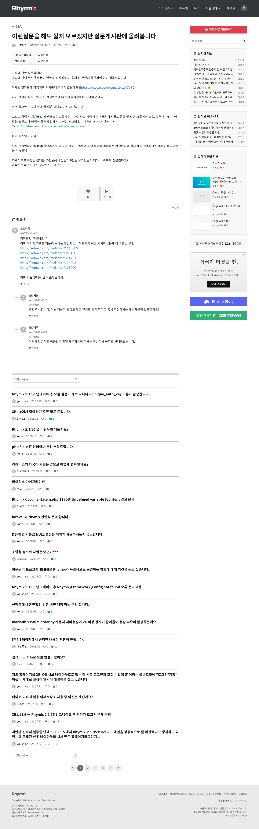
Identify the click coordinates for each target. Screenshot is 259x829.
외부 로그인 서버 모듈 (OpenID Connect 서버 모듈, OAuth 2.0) (227, 180)
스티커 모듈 (218, 163)
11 (52, 611)
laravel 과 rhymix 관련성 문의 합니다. (40, 517)
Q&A (18, 27)
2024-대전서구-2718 (38, 815)
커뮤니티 (212, 8)
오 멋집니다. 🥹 (202, 88)
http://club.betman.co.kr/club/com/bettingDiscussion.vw (50, 126)
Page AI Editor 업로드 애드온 (227, 208)
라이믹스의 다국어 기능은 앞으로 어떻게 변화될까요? (50, 464)
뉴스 (197, 8)
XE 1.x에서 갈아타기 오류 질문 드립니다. (41, 412)
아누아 (20, 506)
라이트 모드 (224, 801)
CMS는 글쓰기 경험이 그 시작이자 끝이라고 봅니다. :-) (223, 74)
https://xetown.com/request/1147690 (107, 88)
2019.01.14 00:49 (38, 299)
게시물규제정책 (196, 794)
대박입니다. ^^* (202, 64)
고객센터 (243, 794)
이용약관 (163, 794)
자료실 (230, 8)
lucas (20, 664)
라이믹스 (165, 8)
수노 (19, 489)
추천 (26, 283)
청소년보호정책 (213, 794)
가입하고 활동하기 (220, 30)
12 (57, 721)
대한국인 (22, 646)
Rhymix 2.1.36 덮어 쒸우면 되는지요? (40, 429)
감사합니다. (199, 60)
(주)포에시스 (18, 805)
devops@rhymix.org (235, 815)
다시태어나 (23, 471)
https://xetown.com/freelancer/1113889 (49, 248)
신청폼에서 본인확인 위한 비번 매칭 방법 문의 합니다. (50, 605)
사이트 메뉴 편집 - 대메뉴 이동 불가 (212, 137)
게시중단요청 (230, 794)
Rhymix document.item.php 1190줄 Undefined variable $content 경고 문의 (73, 499)
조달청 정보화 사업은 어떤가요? (35, 552)
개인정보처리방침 (178, 794)
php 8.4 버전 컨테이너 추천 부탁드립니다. (43, 447)
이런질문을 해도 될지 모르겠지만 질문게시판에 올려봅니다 (84, 36)
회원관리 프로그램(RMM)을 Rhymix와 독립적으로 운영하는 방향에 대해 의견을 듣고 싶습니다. (80, 569)
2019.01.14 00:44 (29, 232)
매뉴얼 (183, 8)
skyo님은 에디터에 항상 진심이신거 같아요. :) (218, 83)
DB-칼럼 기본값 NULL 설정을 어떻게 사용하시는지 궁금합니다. (57, 534)
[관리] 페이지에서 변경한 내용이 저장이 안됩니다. (48, 640)
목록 (176, 208)
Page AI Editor (220, 221)
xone (20, 436)
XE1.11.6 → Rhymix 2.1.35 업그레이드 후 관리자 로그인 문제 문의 (61, 715)
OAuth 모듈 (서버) (222, 192)
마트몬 (20, 704)
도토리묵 (25, 228)
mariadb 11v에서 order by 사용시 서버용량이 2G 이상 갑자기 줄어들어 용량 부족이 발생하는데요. (84, 622)
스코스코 (22, 559)
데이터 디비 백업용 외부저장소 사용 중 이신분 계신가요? (52, 697)
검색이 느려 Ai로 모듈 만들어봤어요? (38, 657)
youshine (22, 401)
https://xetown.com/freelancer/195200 (48, 268)
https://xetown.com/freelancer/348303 (48, 263)
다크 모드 (240, 801)
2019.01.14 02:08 (38, 331)
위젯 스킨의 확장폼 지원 (206, 132)
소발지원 (22, 45)
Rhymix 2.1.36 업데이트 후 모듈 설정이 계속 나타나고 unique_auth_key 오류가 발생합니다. (81, 394)
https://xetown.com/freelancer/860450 (48, 253)
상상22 (21, 418)
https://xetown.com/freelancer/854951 (48, 258)
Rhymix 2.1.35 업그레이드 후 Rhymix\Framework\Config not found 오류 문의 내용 (77, 587)
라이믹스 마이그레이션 (28, 482)
